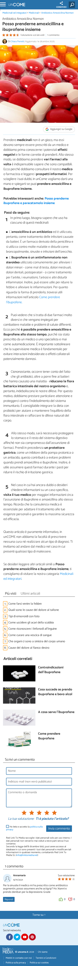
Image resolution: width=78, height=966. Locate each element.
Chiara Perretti (17, 41)
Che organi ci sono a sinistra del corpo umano (36, 641)
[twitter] (17, 937)
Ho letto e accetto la (24, 828)
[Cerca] (72, 5)
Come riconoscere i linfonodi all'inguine (32, 628)
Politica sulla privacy (16, 962)
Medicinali (34, 13)
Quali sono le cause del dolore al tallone (33, 610)
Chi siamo (43, 952)
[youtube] (24, 937)
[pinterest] (32, 937)
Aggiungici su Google (61, 129)
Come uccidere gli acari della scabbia (31, 622)
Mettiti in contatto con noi (19, 958)
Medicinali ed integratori (14, 13)
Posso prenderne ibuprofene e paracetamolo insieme (36, 201)
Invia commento (59, 828)
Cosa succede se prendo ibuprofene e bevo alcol (55, 692)
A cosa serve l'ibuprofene (56, 712)
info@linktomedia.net (26, 855)
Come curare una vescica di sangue (30, 635)
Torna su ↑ (39, 914)
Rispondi (9, 899)
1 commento (53, 35)
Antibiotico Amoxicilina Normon (57, 13)
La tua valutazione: (21, 819)
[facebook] (9, 937)
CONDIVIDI (61, 7)
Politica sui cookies (39, 962)
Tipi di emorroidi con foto (24, 616)
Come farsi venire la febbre (25, 603)
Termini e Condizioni (46, 958)
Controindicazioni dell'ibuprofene (50, 670)
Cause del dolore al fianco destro (28, 647)
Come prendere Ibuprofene (49, 736)
